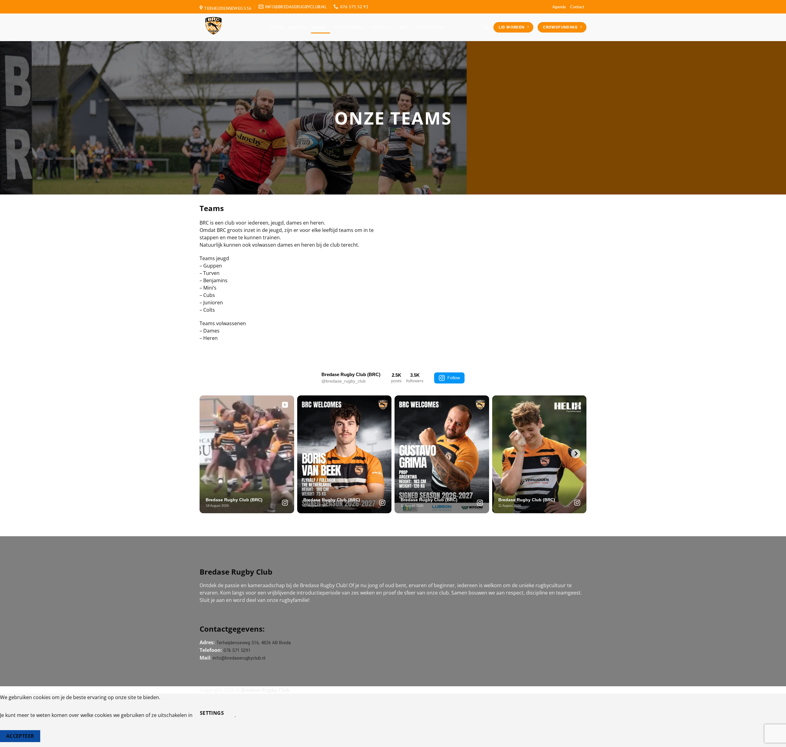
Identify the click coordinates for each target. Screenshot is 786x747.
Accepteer (20, 736)
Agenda (559, 6)
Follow (453, 377)
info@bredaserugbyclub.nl (239, 658)
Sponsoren (430, 27)
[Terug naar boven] (773, 739)
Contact (577, 6)
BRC (404, 27)
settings (212, 713)
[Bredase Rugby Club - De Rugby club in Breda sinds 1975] (230, 27)
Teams (318, 27)
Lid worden (348, 27)
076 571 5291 (237, 650)
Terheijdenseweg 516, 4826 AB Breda (253, 642)
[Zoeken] (486, 27)
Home (277, 27)
